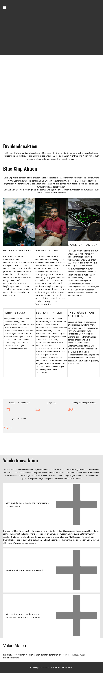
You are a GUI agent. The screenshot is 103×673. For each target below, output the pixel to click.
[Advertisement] (51, 35)
